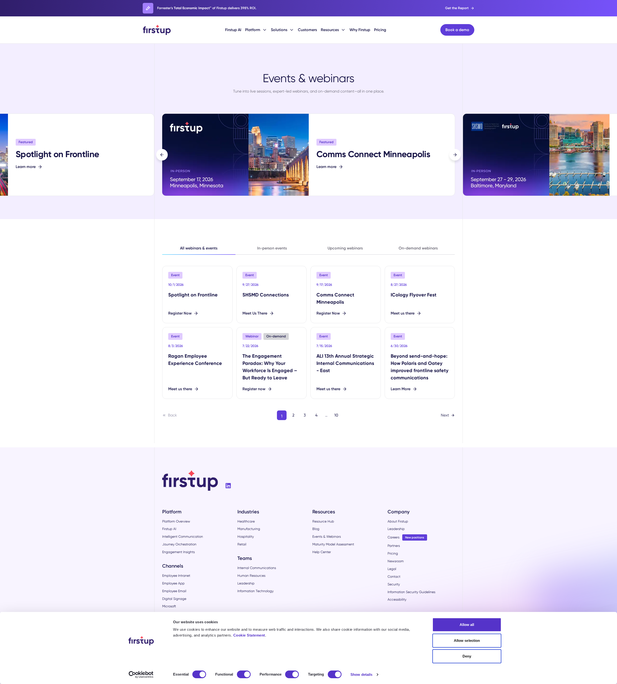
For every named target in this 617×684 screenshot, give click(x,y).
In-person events (272, 248)
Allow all (467, 625)
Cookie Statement (249, 635)
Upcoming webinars (345, 248)
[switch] (244, 674)
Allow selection (467, 640)
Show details (361, 674)
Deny (467, 656)
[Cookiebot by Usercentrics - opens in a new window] (141, 674)
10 (336, 415)
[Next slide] (455, 155)
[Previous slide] (162, 155)
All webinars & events (198, 248)
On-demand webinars (418, 248)
